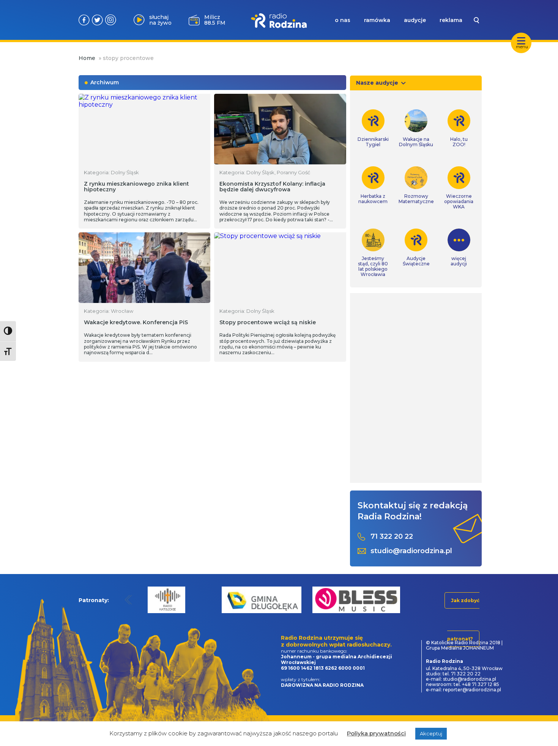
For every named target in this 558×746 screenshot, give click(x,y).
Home (87, 58)
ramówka (377, 20)
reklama (451, 20)
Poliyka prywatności (376, 733)
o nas (342, 20)
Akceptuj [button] (431, 733)
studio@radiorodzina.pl (411, 551)
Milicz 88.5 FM (214, 20)
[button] (128, 599)
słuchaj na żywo (160, 20)
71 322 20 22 (391, 537)
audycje (415, 20)
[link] (373, 128)
